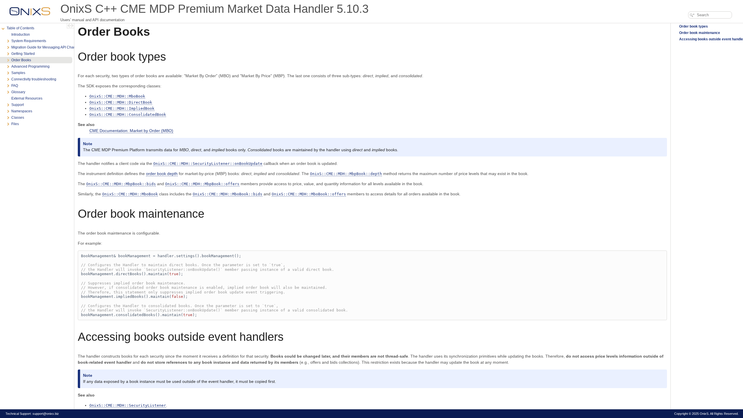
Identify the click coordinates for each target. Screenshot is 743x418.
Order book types (693, 26)
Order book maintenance (699, 33)
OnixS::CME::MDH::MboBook (117, 96)
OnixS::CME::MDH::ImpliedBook (121, 108)
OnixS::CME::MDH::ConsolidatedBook (127, 114)
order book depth (162, 173)
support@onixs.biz (46, 413)
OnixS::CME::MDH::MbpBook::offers (202, 184)
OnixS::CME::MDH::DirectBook (120, 102)
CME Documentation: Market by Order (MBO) (131, 130)
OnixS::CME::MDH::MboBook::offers (309, 194)
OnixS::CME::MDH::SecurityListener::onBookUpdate (207, 163)
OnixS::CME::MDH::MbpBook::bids (121, 184)
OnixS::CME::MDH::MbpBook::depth (346, 174)
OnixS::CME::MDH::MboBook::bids (227, 194)
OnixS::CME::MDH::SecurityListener (127, 405)
